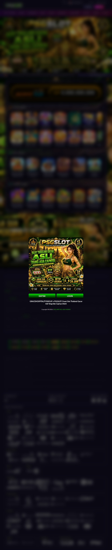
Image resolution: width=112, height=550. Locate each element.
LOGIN (70, 296)
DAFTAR (42, 296)
